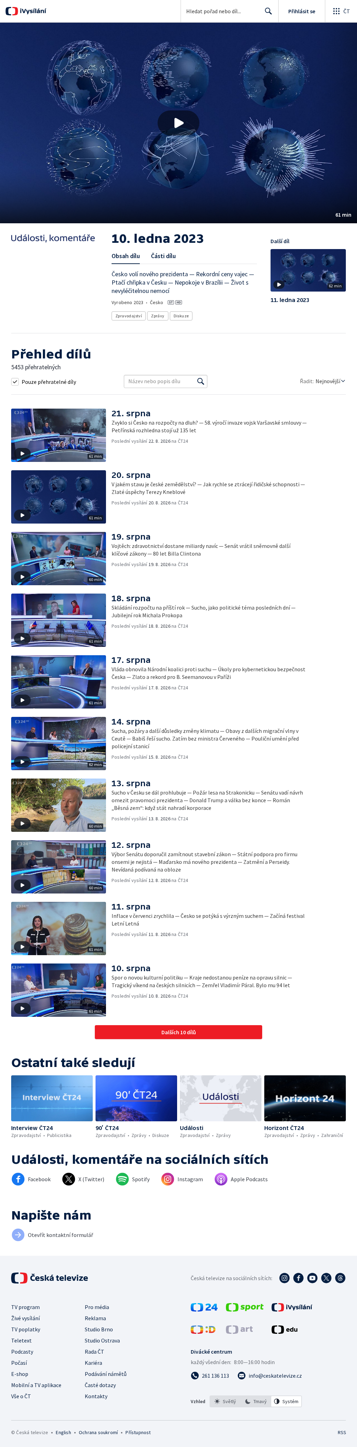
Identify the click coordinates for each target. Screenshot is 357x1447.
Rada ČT (94, 1351)
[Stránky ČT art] (239, 1331)
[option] (225, 1401)
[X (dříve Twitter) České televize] (326, 1278)
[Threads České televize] (340, 1278)
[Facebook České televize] (298, 1278)
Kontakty (96, 1396)
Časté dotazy (100, 1385)
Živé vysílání (25, 1318)
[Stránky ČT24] (204, 1309)
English (63, 1432)
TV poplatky (25, 1329)
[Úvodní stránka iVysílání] (32, 11)
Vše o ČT (21, 1396)
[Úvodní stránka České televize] (50, 1278)
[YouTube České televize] (312, 1278)
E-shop (19, 1373)
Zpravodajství (128, 315)
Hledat (268, 11)
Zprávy (157, 315)
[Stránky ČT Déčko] (203, 1331)
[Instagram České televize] (284, 1278)
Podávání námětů (106, 1373)
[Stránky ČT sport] (245, 1309)
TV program (25, 1306)
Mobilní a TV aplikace (36, 1385)
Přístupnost (138, 1432)
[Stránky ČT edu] (284, 1331)
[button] (178, 123)
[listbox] (256, 1401)
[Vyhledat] (201, 381)
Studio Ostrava (102, 1340)
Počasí (19, 1362)
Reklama (95, 1318)
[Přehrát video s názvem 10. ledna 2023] (178, 123)
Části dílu (163, 256)
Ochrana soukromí (98, 1432)
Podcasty (22, 1351)
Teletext (21, 1340)
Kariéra (93, 1362)
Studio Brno (99, 1329)
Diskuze (181, 315)
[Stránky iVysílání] (292, 1309)
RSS (342, 1432)
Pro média (97, 1306)
